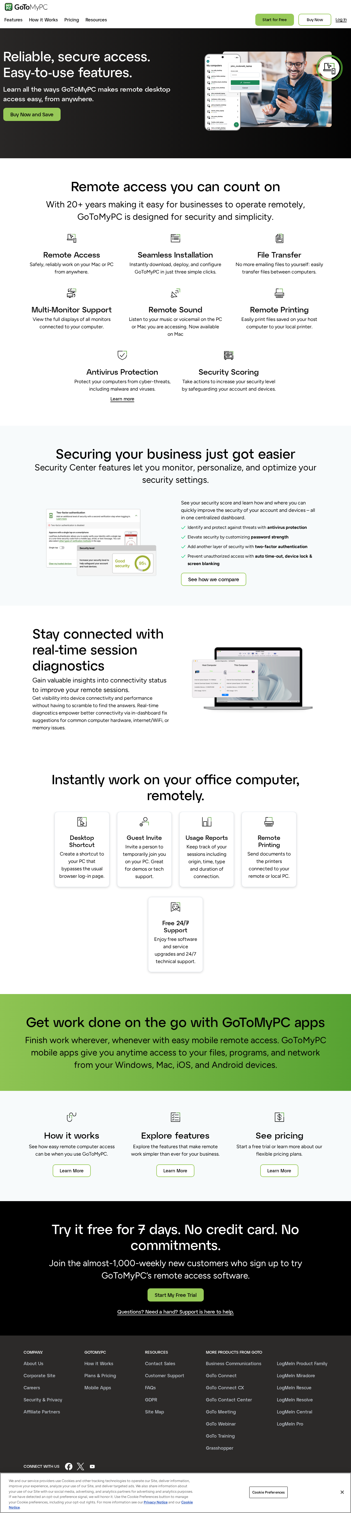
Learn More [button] (72, 1170)
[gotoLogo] (26, 7)
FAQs (150, 1387)
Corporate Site (39, 1375)
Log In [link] (341, 19)
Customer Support (164, 1375)
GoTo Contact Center (229, 1399)
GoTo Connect (221, 1375)
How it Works (43, 19)
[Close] (342, 1492)
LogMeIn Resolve (295, 1399)
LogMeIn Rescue (294, 1387)
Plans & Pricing (100, 1375)
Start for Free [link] (274, 19)
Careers (32, 1387)
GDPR (151, 1399)
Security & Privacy (43, 1399)
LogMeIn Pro (290, 1423)
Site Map (154, 1411)
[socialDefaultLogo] (68, 1466)
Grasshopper (219, 1447)
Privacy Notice (156, 1502)
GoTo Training (220, 1435)
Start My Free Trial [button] (176, 1295)
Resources (96, 19)
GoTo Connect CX (225, 1387)
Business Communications (233, 1363)
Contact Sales (160, 1363)
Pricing (71, 19)
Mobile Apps (97, 1387)
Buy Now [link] (315, 19)
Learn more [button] (122, 398)
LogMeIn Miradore (296, 1375)
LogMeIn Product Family (302, 1363)
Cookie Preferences (268, 1492)
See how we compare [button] (213, 579)
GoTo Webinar (221, 1423)
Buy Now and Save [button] (31, 114)
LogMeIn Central (294, 1411)
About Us (33, 1363)
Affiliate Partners (42, 1411)
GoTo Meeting (221, 1411)
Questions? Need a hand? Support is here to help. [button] (175, 1312)
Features (13, 19)
